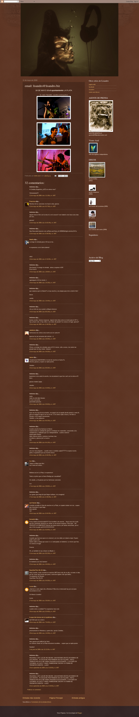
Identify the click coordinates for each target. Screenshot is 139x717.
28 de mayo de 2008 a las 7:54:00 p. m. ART (42, 622)
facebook (91, 87)
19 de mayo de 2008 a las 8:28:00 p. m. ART (42, 529)
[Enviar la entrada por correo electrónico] (55, 176)
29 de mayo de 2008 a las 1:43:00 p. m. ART (42, 633)
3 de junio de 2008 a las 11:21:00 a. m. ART (42, 649)
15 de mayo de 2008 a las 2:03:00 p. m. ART (42, 339)
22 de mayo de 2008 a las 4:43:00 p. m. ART (42, 580)
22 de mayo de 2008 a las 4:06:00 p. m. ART (42, 564)
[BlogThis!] (61, 176)
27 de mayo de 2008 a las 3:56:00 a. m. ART (42, 600)
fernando (32, 519)
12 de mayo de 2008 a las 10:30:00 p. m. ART (42, 233)
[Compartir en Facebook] (65, 176)
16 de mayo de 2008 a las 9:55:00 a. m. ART (42, 368)
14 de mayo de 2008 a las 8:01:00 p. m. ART (42, 311)
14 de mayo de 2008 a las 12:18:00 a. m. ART (42, 259)
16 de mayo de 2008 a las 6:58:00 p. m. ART (42, 404)
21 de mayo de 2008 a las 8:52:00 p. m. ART (42, 553)
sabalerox (32, 330)
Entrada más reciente (31, 698)
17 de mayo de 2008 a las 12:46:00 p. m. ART (42, 497)
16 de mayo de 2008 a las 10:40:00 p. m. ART (42, 455)
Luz (30, 461)
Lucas (31, 586)
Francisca (32, 201)
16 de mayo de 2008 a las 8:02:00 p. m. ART (42, 420)
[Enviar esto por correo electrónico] (59, 176)
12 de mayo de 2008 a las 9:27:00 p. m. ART (42, 206)
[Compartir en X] (63, 176)
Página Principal (56, 698)
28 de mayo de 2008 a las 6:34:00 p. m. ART (42, 611)
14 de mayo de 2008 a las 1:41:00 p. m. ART (42, 282)
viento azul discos (94, 92)
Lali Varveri (33, 503)
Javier (31, 357)
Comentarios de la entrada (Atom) (41, 702)
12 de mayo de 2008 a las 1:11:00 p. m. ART (42, 195)
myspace (91, 89)
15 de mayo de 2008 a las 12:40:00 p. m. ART (42, 324)
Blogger (79, 713)
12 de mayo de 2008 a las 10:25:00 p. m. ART (42, 222)
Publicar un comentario (34, 689)
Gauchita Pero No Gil (36, 570)
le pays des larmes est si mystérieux (40, 617)
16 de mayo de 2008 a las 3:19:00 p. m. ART (42, 388)
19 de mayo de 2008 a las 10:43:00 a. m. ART (42, 513)
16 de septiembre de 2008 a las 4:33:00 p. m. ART (44, 667)
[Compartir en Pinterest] (67, 176)
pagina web (92, 84)
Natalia (31, 239)
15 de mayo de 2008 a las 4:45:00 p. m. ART (42, 351)
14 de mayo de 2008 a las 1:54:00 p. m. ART (42, 301)
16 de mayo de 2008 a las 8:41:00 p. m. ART (42, 442)
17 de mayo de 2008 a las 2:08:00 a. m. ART (42, 486)
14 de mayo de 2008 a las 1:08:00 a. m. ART (42, 272)
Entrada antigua (78, 698)
